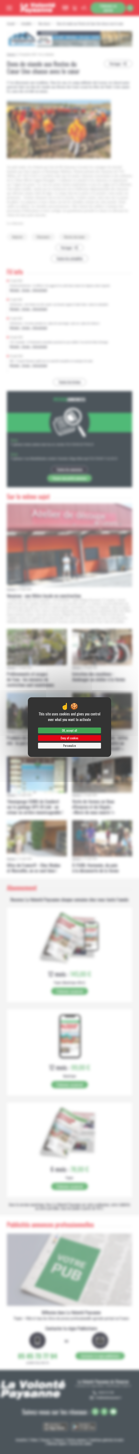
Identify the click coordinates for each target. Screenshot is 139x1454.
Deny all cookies (69, 738)
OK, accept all (69, 730)
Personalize (69, 745)
